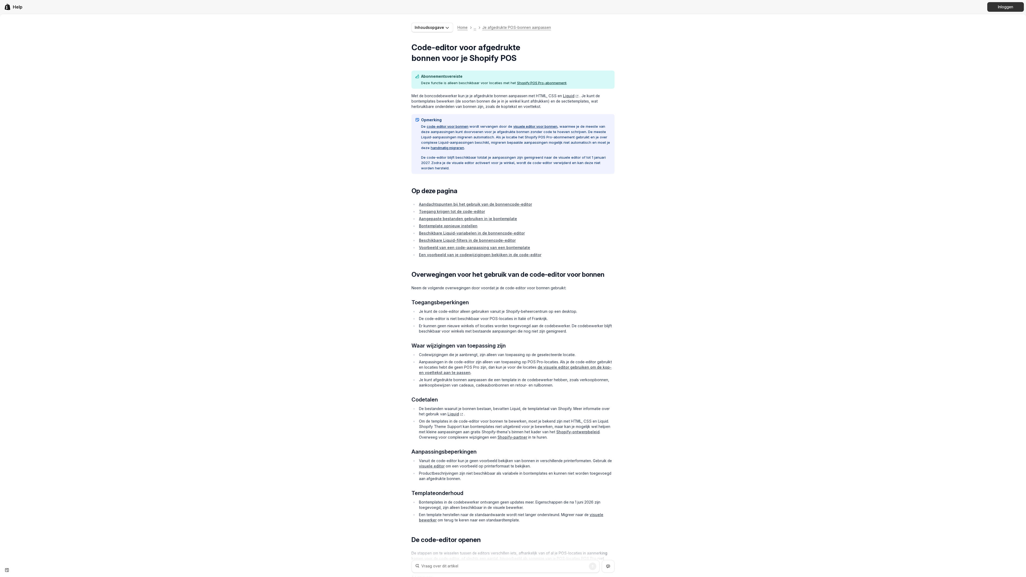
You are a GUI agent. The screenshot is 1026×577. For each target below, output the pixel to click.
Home (462, 27)
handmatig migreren (447, 148)
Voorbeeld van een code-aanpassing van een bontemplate (474, 247)
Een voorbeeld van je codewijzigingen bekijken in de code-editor (480, 254)
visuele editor (432, 466)
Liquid (568, 95)
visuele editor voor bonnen (535, 126)
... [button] (475, 27)
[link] (13, 7)
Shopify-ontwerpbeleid (578, 432)
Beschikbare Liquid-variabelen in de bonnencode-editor (472, 233)
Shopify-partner (512, 437)
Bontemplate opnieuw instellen (448, 226)
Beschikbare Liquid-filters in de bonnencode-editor (467, 240)
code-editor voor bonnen (447, 126)
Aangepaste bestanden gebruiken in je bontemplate (468, 218)
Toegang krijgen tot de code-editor (452, 211)
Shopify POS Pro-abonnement (541, 83)
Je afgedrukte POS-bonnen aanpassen (516, 27)
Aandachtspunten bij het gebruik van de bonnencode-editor (475, 204)
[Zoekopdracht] (592, 566)
